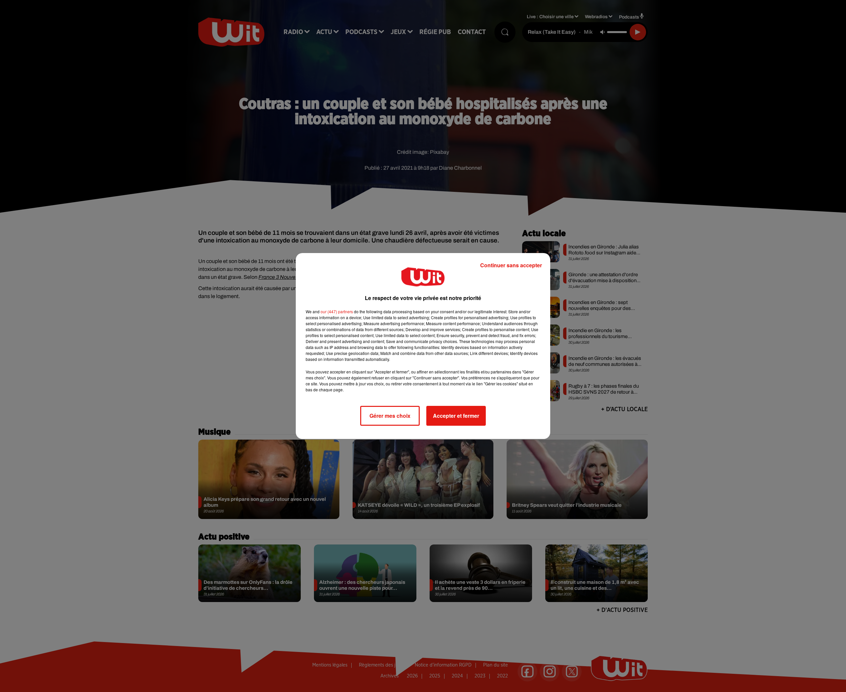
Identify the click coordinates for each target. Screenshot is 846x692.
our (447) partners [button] (337, 311)
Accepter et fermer (456, 415)
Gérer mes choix (389, 415)
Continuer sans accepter (511, 265)
